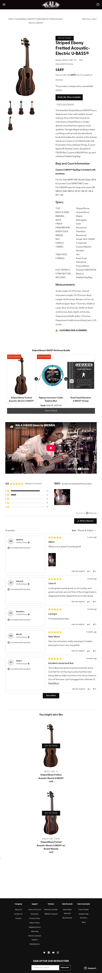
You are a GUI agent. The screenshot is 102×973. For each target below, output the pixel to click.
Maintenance (35, 944)
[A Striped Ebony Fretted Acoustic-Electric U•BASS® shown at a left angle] (10, 118)
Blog (83, 922)
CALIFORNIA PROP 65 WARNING (73, 330)
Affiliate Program (51, 914)
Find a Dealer (83, 910)
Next (94, 19)
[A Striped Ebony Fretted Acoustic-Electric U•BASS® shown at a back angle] (31, 102)
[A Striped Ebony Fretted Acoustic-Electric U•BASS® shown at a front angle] (21, 102)
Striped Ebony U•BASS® (25, 19)
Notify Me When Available (69, 97)
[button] (26, 491)
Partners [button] (51, 904)
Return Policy (35, 923)
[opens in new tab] (44, 953)
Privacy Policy (34, 918)
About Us (18, 910)
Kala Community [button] (83, 904)
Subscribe (65, 968)
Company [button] (18, 904)
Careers (18, 918)
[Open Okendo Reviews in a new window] (86, 513)
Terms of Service (34, 910)
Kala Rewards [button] (67, 904)
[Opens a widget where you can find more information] (90, 968)
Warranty (35, 931)
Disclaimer (35, 914)
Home (10, 19)
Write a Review (88, 522)
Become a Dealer (51, 910)
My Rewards (67, 918)
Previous (86, 19)
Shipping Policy (35, 927)
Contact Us (18, 914)
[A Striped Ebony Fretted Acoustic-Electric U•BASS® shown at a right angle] (25, 38)
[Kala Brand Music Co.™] (51, 4)
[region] (62, 497)
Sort (74, 531)
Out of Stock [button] (51, 411)
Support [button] (35, 904)
